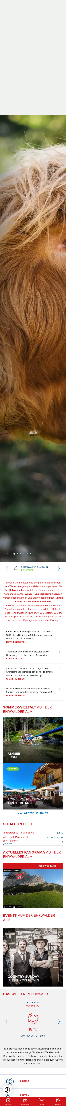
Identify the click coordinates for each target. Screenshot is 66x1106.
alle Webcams (47, 866)
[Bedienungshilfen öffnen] (7, 1090)
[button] (7, 568)
